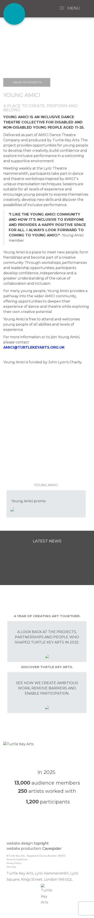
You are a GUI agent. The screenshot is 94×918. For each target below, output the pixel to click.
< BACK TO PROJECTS (27, 82)
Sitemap (11, 866)
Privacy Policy (14, 863)
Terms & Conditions (17, 859)
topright (41, 843)
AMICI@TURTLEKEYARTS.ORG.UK (34, 347)
